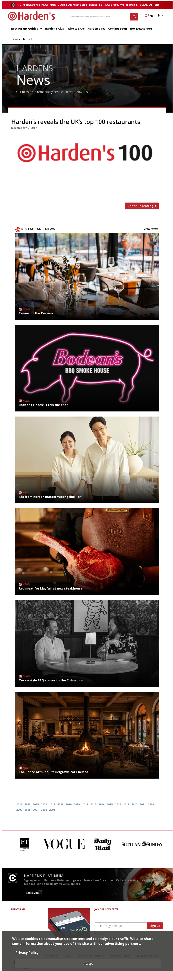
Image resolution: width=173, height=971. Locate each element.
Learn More (32, 892)
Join (160, 15)
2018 (85, 804)
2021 (60, 804)
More (27, 39)
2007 (36, 810)
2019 (77, 804)
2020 (69, 804)
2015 (110, 804)
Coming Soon (117, 28)
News (16, 39)
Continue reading (141, 206)
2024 (36, 804)
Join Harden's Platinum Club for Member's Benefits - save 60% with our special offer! (88, 5)
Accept (88, 963)
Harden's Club (55, 28)
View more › (151, 228)
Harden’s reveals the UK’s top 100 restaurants (75, 122)
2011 (143, 804)
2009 (19, 810)
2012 (134, 804)
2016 (101, 804)
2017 (93, 804)
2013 (126, 804)
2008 (27, 810)
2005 (52, 810)
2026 (19, 804)
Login (151, 15)
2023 (44, 804)
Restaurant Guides (25, 28)
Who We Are (76, 28)
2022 (52, 804)
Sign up (155, 926)
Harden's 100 (96, 28)
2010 (151, 804)
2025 (27, 804)
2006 (44, 810)
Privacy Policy (26, 952)
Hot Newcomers (141, 28)
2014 (118, 804)
